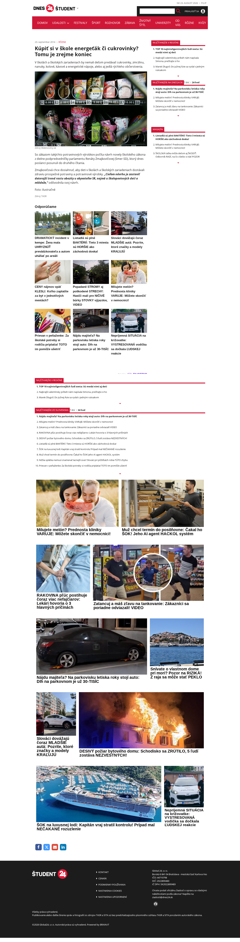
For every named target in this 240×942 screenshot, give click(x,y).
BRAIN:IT (104, 924)
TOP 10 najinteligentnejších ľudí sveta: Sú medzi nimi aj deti (73, 386)
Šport (96, 23)
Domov (42, 23)
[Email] (55, 847)
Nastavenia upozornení (112, 896)
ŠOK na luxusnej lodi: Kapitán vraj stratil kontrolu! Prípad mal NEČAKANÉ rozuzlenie (82, 449)
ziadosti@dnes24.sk (162, 897)
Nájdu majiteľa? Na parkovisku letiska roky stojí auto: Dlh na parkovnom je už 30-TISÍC (180, 90)
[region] (77, 8)
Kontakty (217, 23)
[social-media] (155, 904)
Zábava (130, 23)
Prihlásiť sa (192, 11)
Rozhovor (112, 23)
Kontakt (103, 872)
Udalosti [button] (59, 23)
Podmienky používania (111, 884)
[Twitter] (47, 847)
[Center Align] (178, 11)
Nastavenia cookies (110, 890)
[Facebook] (38, 847)
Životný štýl (145, 23)
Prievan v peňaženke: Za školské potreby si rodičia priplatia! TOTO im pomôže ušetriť (83, 465)
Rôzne (189, 23)
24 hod (195, 82)
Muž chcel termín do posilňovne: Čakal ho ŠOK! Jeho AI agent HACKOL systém (79, 454)
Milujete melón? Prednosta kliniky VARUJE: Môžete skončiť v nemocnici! (177, 99)
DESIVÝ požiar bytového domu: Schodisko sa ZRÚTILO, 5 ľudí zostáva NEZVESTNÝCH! (83, 438)
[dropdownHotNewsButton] (178, 163)
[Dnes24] (65, 8)
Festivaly (80, 23)
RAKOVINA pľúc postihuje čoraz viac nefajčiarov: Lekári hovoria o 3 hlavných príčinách (83, 432)
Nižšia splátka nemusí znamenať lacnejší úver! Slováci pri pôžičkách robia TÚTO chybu (83, 460)
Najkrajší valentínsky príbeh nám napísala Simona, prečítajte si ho (177, 59)
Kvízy (202, 23)
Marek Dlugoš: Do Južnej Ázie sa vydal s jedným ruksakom (69, 397)
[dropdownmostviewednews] (178, 76)
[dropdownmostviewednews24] (178, 116)
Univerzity (163, 23)
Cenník (102, 878)
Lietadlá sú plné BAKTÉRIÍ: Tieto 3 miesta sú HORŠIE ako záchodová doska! (180, 137)
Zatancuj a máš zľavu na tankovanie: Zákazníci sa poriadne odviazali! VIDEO (179, 108)
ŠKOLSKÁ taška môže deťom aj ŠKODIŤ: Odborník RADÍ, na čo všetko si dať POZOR (177, 155)
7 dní (186, 82)
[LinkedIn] (63, 847)
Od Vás (177, 23)
